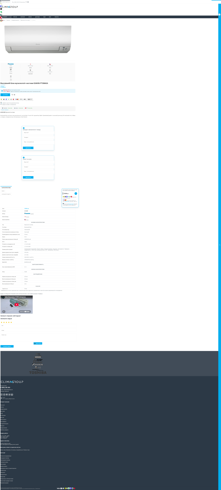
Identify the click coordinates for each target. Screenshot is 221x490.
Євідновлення (3, 427)
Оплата (30, 16)
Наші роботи (3, 419)
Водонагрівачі (3, 466)
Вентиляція (3, 464)
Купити (6, 94)
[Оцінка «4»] (9, 322)
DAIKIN (11, 66)
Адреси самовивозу (5, 109)
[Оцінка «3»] (7, 322)
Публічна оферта (4, 429)
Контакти (23, 16)
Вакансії (2, 425)
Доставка (37, 16)
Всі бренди (3, 415)
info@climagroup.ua (6, 1)
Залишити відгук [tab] (6, 194)
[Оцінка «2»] (4, 322)
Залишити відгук (7, 346)
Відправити (28, 147)
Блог (50, 16)
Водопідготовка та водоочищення (8, 468)
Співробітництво (4, 423)
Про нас (15, 16)
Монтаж (2, 417)
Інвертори (2, 476)
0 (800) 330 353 (19, 2)
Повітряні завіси (4, 462)
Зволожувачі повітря (5, 460)
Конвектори (3, 470)
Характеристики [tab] (6, 187)
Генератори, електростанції (6, 478)
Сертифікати (3, 421)
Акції (44, 16)
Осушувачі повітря (4, 458)
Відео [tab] (3, 190)
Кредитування (3, 409)
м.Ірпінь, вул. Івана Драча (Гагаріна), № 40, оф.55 (9, 109)
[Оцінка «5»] (11, 322)
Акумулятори (3, 474)
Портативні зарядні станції (6, 480)
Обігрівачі (2, 472)
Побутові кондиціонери (5, 455)
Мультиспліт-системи (10, 112)
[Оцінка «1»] (2, 322)
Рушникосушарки (4, 482)
